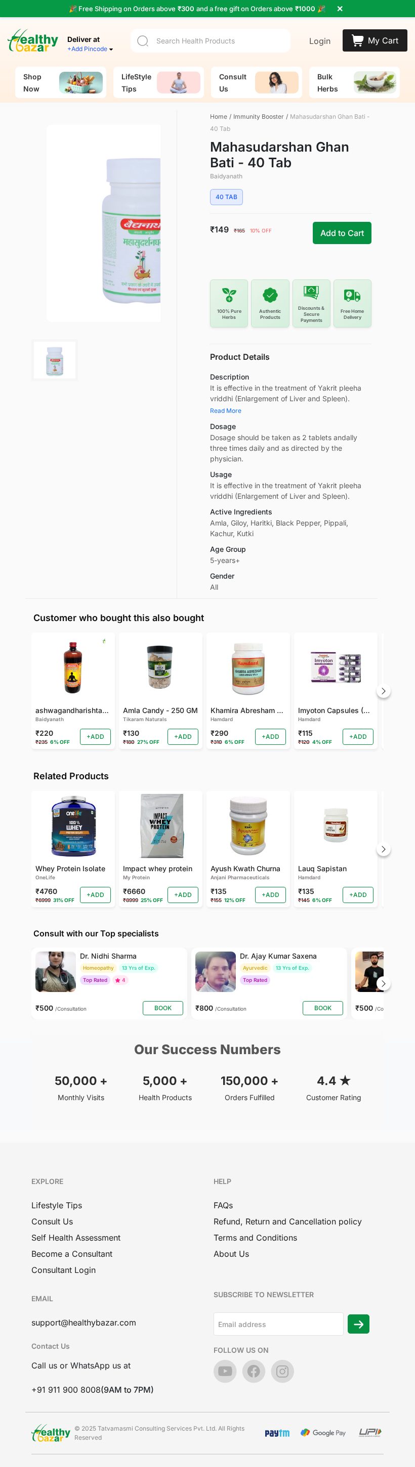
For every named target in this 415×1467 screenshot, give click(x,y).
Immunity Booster (258, 116)
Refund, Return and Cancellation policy (288, 1221)
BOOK (163, 1008)
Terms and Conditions (255, 1238)
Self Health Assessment (75, 1238)
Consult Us (52, 1221)
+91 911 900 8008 (66, 1390)
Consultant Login (63, 1270)
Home (218, 116)
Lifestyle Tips (56, 1205)
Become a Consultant (71, 1254)
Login (319, 41)
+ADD (95, 736)
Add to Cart (342, 233)
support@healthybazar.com (83, 1322)
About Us (231, 1254)
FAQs (223, 1205)
